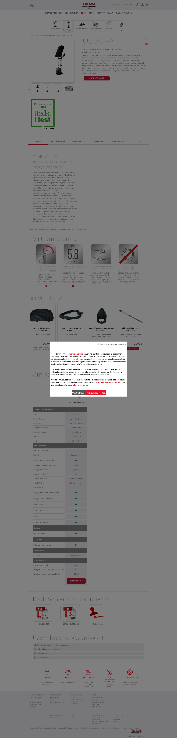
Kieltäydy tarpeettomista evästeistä (112, 344)
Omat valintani (78, 392)
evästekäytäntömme (77, 385)
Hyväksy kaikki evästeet (95, 392)
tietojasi (55, 359)
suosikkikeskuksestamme (108, 382)
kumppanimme (76, 354)
